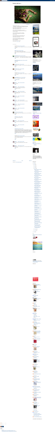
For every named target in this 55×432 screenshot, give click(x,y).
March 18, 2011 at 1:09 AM (20, 128)
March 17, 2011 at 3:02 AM (21, 64)
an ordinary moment (17, 79)
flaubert (16, 82)
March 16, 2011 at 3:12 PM (20, 50)
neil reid (16, 128)
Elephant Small (35, 351)
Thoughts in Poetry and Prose (37, 397)
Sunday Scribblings (36, 356)
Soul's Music (35, 313)
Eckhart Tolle (27, 24)
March (35, 168)
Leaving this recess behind (36, 379)
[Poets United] (37, 132)
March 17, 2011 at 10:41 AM (21, 82)
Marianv (16, 50)
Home (22, 160)
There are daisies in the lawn (37, 320)
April (34, 167)
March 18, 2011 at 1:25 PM (21, 141)
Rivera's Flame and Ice (36, 415)
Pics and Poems (36, 364)
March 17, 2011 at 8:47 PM (21, 120)
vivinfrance (16, 64)
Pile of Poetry (35, 402)
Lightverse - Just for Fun (37, 346)
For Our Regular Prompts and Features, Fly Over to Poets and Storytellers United (37, 323)
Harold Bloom (34, 62)
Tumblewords (35, 366)
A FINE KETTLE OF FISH (37, 386)
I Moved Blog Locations (36, 390)
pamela (36, 260)
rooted (34, 336)
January (35, 230)
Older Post (30, 160)
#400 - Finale (35, 357)
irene (15, 116)
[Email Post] (19, 41)
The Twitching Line (36, 411)
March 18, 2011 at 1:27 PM (21, 145)
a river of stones (36, 381)
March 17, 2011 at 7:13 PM (19, 116)
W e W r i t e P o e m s (37, 143)
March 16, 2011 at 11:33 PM (24, 60)
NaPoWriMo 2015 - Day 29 (36, 352)
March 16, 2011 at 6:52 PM (22, 55)
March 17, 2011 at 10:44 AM (21, 91)
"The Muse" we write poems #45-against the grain (20, 26)
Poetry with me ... (17, 3)
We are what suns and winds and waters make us (39, 332)
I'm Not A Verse (35, 412)
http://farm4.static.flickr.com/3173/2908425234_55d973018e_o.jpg (8, 430)
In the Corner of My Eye (36, 284)
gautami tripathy (17, 77)
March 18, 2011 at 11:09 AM (21, 135)
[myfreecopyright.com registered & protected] (37, 235)
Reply (15, 48)
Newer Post (14, 160)
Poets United (38, 326)
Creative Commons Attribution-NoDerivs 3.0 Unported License (37, 261)
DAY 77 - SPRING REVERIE (37, 306)
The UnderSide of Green (37, 389)
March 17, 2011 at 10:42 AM (21, 86)
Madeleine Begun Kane (17, 60)
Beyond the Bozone (36, 394)
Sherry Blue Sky (17, 55)
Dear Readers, (35, 395)
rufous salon (35, 344)
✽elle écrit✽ (35, 305)
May (34, 166)
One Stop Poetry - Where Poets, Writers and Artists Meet (37, 414)
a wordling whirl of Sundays (37, 392)
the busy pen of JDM (36, 376)
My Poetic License (36, 354)
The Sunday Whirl (36, 295)
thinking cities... (36, 371)
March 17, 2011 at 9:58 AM (22, 77)
